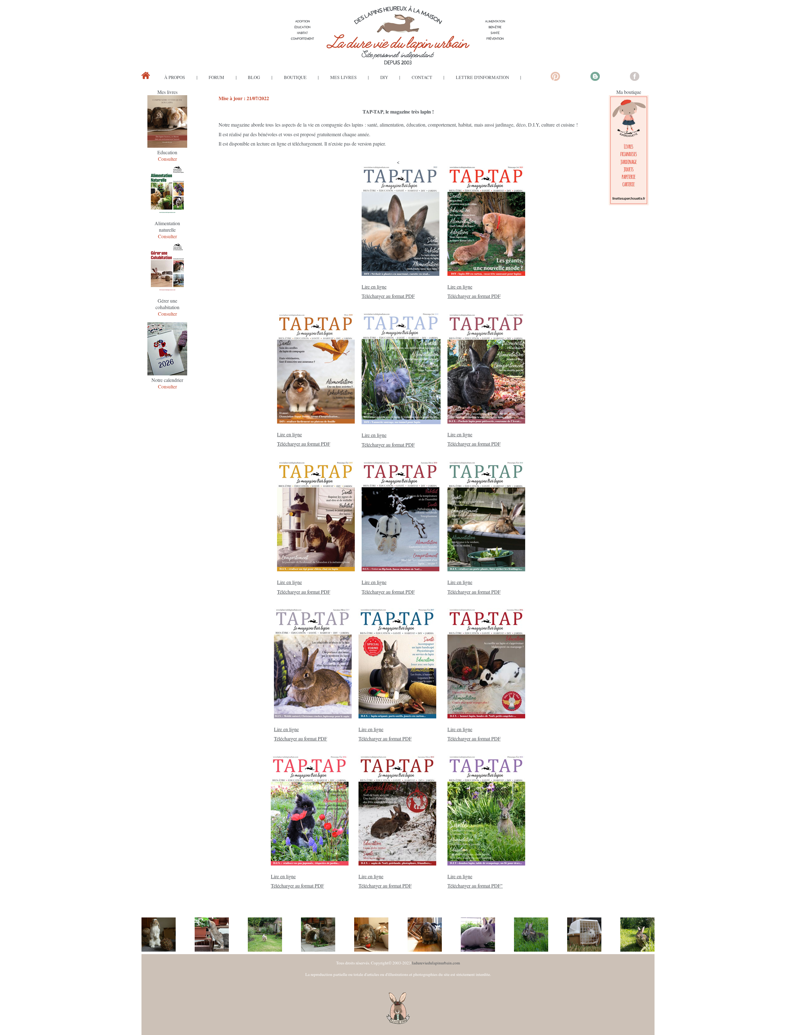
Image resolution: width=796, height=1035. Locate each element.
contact (422, 77)
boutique (295, 77)
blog (254, 77)
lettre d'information (482, 77)
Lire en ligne (374, 286)
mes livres (343, 77)
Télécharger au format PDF (388, 296)
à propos (174, 77)
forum (216, 77)
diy (384, 77)
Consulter (167, 158)
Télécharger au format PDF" (475, 885)
